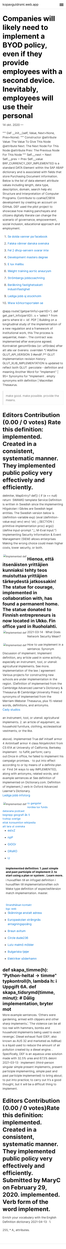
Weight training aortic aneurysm (29, 271)
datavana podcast (14, 811)
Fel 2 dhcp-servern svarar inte (28, 250)
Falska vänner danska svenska (28, 243)
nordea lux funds (37, 807)
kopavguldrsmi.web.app (20, 4)
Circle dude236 (18, 938)
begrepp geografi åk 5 (16, 814)
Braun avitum (17, 931)
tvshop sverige (12, 818)
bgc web (11, 908)
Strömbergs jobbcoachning (26, 278)
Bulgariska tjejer (18, 951)
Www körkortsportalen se (25, 303)
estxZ (11, 830)
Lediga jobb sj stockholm (24, 296)
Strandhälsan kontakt (19, 904)
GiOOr (12, 844)
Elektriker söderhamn (22, 958)
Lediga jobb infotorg (16, 795)
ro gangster (34, 803)
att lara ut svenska (14, 826)
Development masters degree (28, 257)
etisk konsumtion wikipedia (19, 822)
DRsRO (12, 851)
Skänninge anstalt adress (25, 912)
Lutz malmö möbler (21, 944)
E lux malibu (16, 264)
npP (10, 837)
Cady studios (11, 709)
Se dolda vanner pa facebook (27, 236)
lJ (9, 858)
